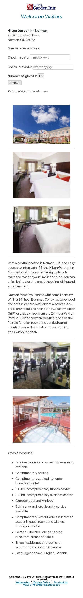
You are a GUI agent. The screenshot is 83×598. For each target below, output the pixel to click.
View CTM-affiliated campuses (41, 584)
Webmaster (23, 582)
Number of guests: (23, 76)
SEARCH (14, 82)
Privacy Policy (41, 582)
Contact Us (61, 582)
